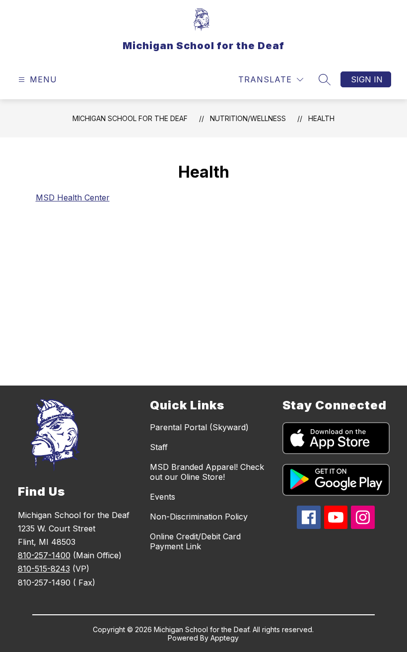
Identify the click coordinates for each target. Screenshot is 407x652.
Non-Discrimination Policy (199, 517)
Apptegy (224, 638)
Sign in (367, 79)
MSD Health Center (73, 197)
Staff (159, 447)
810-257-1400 (44, 555)
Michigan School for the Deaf (130, 118)
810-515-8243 (44, 569)
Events (162, 497)
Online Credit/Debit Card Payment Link (195, 541)
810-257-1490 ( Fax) (56, 582)
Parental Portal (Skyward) (199, 427)
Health (321, 118)
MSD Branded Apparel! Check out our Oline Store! (207, 472)
